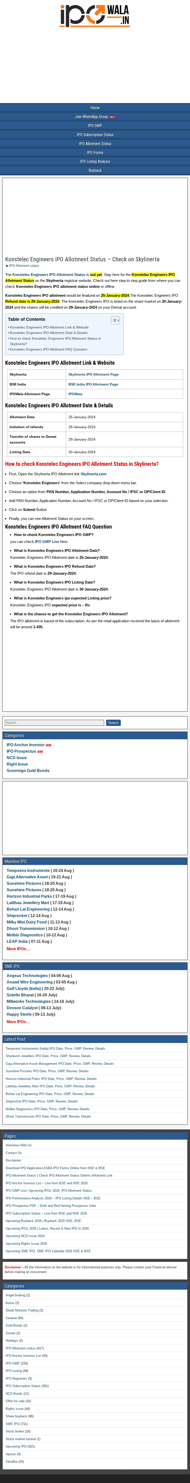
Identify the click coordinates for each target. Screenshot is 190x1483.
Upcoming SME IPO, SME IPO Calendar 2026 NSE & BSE (48, 1251)
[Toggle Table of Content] (113, 320)
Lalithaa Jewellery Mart (28, 903)
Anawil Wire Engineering (30, 982)
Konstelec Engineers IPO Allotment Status (48, 274)
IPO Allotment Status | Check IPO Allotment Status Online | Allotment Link (59, 1175)
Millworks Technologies (29, 1001)
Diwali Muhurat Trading (22, 1310)
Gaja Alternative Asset (27, 877)
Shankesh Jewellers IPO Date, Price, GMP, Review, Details (48, 1056)
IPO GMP (95, 125)
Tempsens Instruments (28, 870)
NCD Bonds (14, 1393)
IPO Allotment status (24, 265)
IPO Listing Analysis (95, 161)
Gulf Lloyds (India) (24, 988)
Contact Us (14, 1153)
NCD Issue (17, 758)
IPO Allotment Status (95, 143)
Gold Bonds (14, 1325)
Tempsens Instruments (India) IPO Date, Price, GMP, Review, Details (55, 1048)
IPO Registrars (16, 1378)
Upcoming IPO (16, 1446)
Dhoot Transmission (26, 928)
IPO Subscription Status (95, 134)
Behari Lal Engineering (28, 909)
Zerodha (11, 1461)
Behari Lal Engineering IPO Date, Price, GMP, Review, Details (50, 1094)
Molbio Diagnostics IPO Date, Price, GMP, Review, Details (48, 1109)
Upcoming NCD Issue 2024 (25, 1236)
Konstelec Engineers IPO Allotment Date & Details (49, 333)
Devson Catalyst (22, 1008)
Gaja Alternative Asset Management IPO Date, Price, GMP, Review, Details (60, 1064)
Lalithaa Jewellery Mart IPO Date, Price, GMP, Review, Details (50, 1086)
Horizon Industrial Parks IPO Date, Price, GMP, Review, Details (51, 1079)
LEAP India (17, 941)
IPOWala (75, 394)
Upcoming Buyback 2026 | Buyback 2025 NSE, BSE (43, 1221)
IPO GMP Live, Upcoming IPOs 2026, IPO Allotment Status (49, 1190)
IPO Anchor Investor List (23, 1356)
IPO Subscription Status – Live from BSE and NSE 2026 (46, 1213)
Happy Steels (19, 1014)
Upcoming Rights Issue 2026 (26, 1244)
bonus (10, 1303)
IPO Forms (95, 152)
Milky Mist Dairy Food (27, 922)
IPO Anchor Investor (26, 745)
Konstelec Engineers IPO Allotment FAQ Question (48, 349)
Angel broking (15, 1295)
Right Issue (17, 764)
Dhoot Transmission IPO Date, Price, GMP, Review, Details (48, 1116)
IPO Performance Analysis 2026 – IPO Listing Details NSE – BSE (53, 1198)
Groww (10, 1333)
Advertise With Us (19, 1145)
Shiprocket (17, 916)
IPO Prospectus (21, 751)
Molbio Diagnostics (25, 935)
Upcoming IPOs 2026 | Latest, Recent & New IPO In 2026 (47, 1228)
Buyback (95, 170)
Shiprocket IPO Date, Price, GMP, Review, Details (42, 1101)
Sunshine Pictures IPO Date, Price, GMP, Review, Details (47, 1071)
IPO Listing (14, 1371)
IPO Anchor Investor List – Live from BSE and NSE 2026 (47, 1183)
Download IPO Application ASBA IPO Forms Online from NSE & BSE (55, 1168)
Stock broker (15, 1431)
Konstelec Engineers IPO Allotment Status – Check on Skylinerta (82, 259)
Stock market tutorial (21, 1439)
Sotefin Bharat (20, 995)
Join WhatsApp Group (92, 116)
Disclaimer (13, 1160)
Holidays (12, 1340)
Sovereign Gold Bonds (28, 771)
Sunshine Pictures (24, 883)
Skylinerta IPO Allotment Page (94, 374)
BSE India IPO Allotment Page (93, 384)
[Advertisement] (95, 66)
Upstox (11, 1454)
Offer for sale (15, 1401)
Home (95, 107)
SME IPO (13, 1424)
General (11, 1318)
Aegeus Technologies (27, 976)
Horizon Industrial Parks (29, 896)
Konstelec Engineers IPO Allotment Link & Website (49, 327)
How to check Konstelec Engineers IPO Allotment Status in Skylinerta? (55, 341)
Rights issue (15, 1409)
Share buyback (16, 1416)
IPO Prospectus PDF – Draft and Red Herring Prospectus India (51, 1206)
